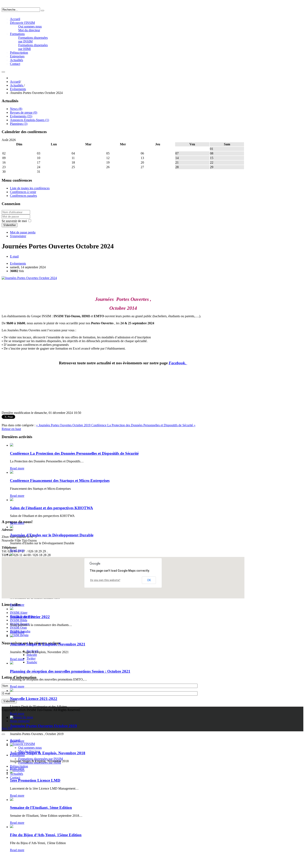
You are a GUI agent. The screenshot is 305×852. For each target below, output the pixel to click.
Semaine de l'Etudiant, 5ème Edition (41, 807)
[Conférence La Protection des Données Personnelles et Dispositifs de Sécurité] (11, 445)
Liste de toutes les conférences (30, 188)
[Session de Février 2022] (11, 609)
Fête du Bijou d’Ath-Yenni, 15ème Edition (46, 835)
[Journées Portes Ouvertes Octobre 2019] (11, 718)
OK (149, 580)
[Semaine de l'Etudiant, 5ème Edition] (11, 799)
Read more (17, 468)
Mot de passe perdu (22, 232)
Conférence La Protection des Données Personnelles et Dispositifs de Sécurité (74, 453)
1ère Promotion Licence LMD (35, 780)
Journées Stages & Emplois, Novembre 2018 (47, 753)
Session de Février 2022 (30, 617)
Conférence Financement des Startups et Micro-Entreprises (60, 480)
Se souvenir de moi (14, 221)
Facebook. (178, 363)
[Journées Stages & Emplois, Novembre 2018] (11, 745)
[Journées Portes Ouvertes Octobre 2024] (11, 554)
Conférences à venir (23, 192)
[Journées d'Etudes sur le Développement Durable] (11, 527)
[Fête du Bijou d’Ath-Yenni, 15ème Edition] (11, 827)
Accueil (15, 81)
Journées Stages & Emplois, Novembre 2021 (47, 644)
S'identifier (9, 225)
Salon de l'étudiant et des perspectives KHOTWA (51, 508)
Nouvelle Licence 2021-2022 (33, 698)
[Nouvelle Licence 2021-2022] (11, 690)
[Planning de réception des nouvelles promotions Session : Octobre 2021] (11, 663)
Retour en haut (11, 429)
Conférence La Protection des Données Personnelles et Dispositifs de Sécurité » (143, 425)
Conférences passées (23, 195)
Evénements (18, 89)
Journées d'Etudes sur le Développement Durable (51, 535)
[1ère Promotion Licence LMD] (11, 772)
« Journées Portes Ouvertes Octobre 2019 (63, 425)
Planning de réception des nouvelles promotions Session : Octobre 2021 (70, 671)
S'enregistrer (18, 236)
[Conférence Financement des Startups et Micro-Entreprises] (11, 472)
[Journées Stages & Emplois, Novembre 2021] (11, 636)
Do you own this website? (105, 580)
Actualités (17, 85)
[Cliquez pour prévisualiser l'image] (29, 278)
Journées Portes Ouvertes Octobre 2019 (43, 726)
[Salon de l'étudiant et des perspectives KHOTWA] (11, 500)
